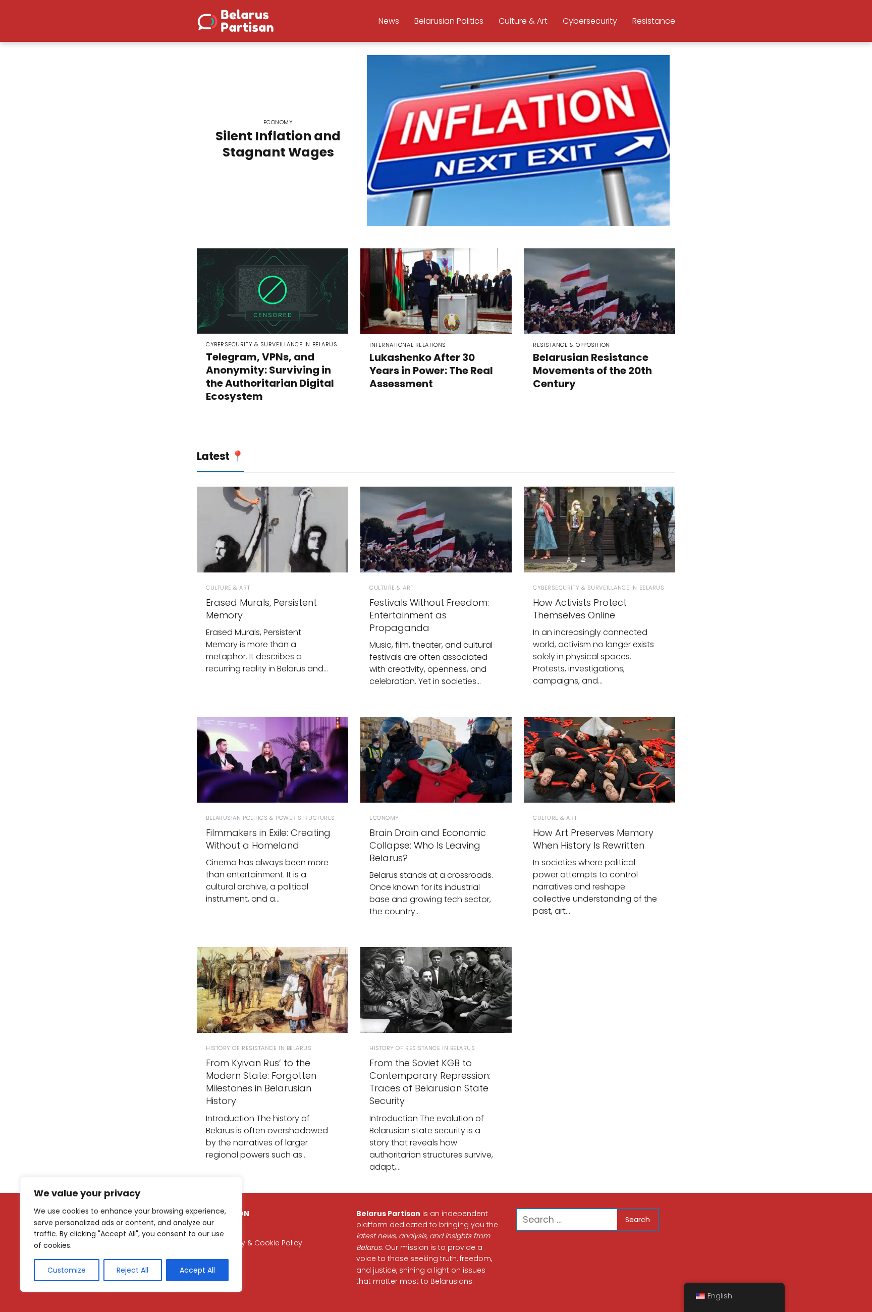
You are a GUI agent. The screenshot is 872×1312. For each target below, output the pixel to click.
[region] (131, 1234)
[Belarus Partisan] (237, 20)
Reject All (132, 1270)
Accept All (197, 1270)
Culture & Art (523, 21)
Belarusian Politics (448, 21)
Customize (66, 1270)
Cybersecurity (590, 21)
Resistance (653, 21)
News (388, 21)
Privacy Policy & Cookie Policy (249, 1243)
